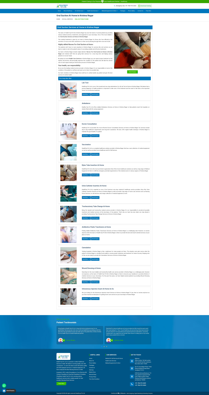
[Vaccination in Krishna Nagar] (68, 152)
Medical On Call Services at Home (114, 358)
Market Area (92, 372)
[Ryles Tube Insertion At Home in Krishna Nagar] (68, 173)
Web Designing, (130, 393)
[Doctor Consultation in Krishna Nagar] (68, 131)
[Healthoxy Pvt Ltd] (62, 5)
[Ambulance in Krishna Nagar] (68, 111)
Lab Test (85, 83)
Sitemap (91, 370)
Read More (85, 94)
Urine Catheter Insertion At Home (94, 186)
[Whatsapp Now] (4, 386)
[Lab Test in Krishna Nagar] (68, 90)
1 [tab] (101, 346)
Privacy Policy (92, 376)
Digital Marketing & (138, 393)
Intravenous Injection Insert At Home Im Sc (98, 289)
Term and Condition (94, 379)
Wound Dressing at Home (91, 268)
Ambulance (86, 103)
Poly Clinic (148, 11)
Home (59, 11)
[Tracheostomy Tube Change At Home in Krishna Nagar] (68, 214)
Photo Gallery (131, 11)
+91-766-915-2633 (126, 6)
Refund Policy (92, 374)
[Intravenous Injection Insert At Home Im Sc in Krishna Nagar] (68, 296)
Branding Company (148, 393)
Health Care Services (92, 11)
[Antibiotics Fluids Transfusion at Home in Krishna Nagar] (68, 234)
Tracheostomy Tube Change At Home (96, 206)
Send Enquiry (95, 94)
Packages (122, 11)
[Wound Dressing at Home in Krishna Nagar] (68, 276)
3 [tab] (106, 346)
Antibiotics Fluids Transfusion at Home (96, 227)
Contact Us (140, 11)
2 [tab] (104, 346)
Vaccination (86, 145)
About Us (91, 360)
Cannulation (86, 248)
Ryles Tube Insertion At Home (93, 165)
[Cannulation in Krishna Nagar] (68, 255)
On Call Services (79, 11)
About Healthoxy (68, 11)
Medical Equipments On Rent (109, 11)
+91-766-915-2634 (140, 385)
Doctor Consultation (89, 124)
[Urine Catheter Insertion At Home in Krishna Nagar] (68, 193)
